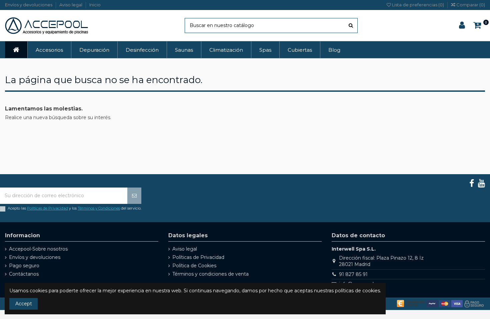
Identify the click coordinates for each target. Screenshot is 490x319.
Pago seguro (24, 266)
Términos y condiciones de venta (210, 274)
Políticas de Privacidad (47, 208)
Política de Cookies (194, 266)
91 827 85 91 (353, 274)
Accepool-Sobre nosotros (38, 249)
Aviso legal (71, 4)
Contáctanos (24, 274)
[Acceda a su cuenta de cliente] (462, 25)
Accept (23, 304)
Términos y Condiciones (99, 208)
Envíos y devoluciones (29, 4)
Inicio (95, 4)
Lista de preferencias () (418, 4)
